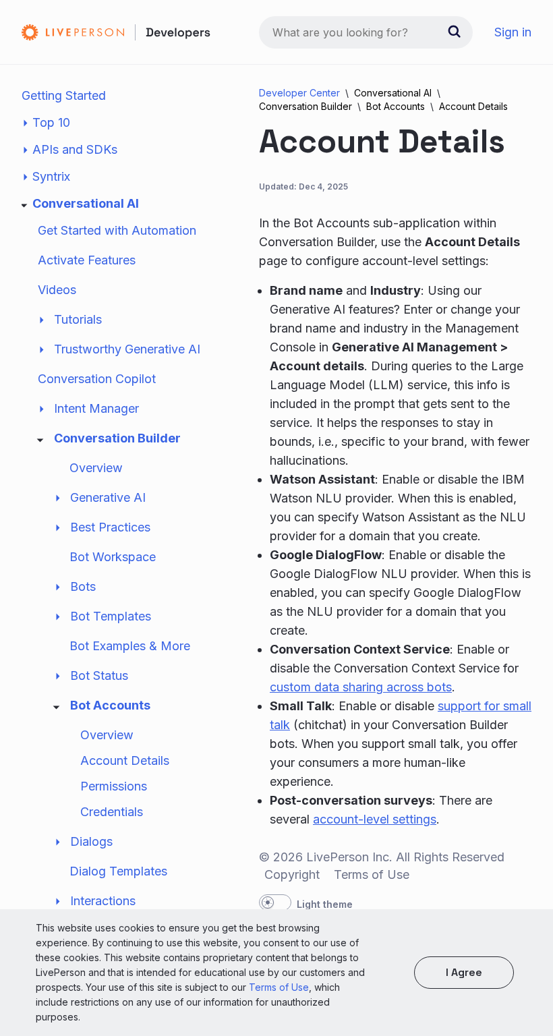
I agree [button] (464, 972)
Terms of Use (279, 987)
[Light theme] (275, 902)
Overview (96, 468)
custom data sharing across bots (361, 687)
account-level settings (374, 819)
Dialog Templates (118, 871)
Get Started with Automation (117, 230)
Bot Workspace (112, 557)
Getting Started (64, 95)
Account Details (124, 760)
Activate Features (87, 260)
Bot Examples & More (129, 646)
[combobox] (366, 32)
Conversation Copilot (97, 379)
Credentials (111, 812)
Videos (57, 290)
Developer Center (299, 92)
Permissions (113, 786)
